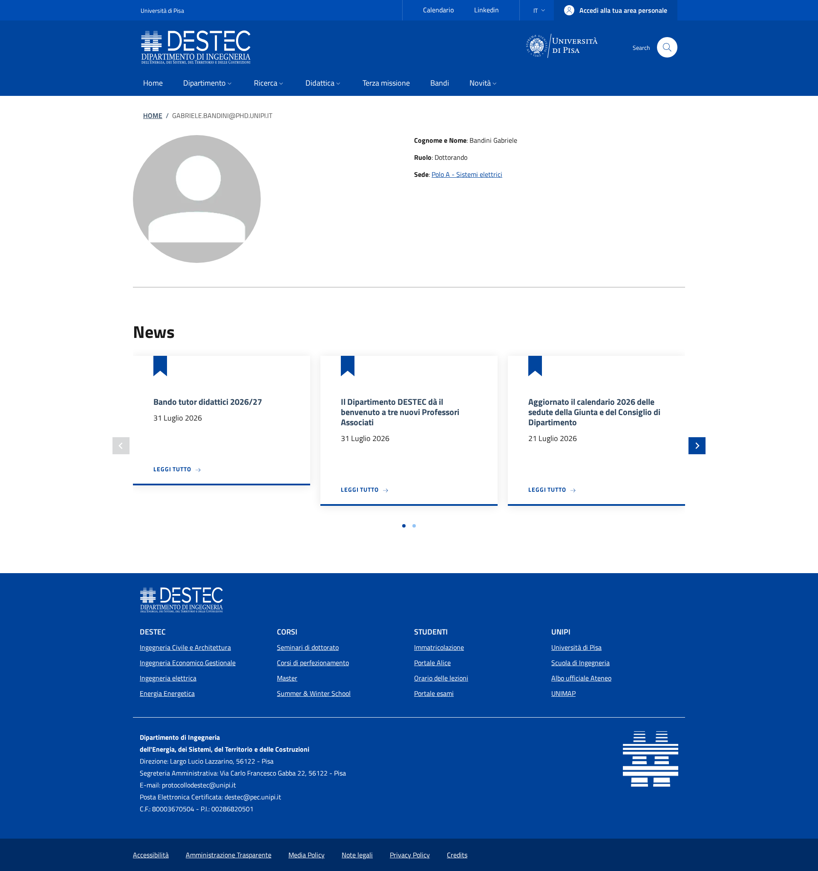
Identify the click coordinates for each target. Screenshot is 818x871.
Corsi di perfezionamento (313, 663)
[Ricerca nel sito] (667, 47)
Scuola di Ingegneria (580, 663)
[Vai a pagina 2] (414, 526)
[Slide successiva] (697, 445)
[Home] (199, 47)
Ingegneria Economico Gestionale (188, 663)
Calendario (438, 10)
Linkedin (486, 10)
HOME (152, 115)
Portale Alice (432, 663)
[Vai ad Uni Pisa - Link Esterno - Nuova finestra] (562, 46)
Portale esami (434, 693)
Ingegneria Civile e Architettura (185, 647)
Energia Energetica (167, 693)
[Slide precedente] (121, 445)
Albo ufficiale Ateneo (581, 678)
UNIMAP (563, 693)
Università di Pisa (162, 10)
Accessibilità (151, 855)
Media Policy (306, 855)
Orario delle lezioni (441, 678)
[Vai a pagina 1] (404, 526)
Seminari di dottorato (308, 647)
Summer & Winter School (314, 693)
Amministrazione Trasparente (228, 855)
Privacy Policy (410, 855)
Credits (457, 855)
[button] (540, 10)
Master (287, 678)
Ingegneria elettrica (168, 678)
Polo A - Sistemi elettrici (467, 174)
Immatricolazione (439, 647)
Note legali (357, 855)
